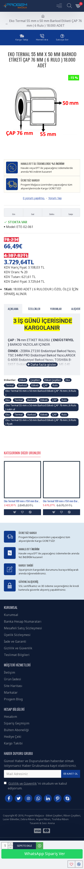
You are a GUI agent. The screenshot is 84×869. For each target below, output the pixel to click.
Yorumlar (56, 309)
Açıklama (13, 309)
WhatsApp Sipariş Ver (44, 853)
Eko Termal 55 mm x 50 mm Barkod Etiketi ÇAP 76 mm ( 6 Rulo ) (40, 392)
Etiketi (34, 385)
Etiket (22, 380)
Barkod (22, 385)
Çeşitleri (35, 380)
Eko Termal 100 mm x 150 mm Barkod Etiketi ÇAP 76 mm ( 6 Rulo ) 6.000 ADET (61, 501)
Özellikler (34, 309)
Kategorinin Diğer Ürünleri (22, 453)
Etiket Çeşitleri (53, 380)
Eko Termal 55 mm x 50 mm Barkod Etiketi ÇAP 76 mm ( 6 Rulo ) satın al (40, 407)
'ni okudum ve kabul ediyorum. (37, 785)
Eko (68, 380)
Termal (9, 385)
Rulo (55, 385)
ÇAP (45, 385)
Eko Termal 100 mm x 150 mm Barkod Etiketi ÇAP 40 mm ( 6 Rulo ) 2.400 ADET (22, 501)
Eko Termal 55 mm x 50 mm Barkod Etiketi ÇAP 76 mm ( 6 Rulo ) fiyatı (40, 422)
